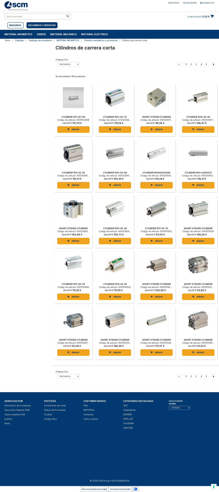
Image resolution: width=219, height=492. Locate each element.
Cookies (48, 414)
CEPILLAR (128, 419)
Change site (208, 3)
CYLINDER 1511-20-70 (156, 228)
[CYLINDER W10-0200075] (198, 156)
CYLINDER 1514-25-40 (198, 117)
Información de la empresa (17, 405)
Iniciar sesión (190, 3)
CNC (125, 405)
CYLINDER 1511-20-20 (73, 284)
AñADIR (75, 129)
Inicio (7, 40)
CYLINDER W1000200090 (156, 172)
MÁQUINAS (15, 25)
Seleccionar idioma (176, 402)
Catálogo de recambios (40, 40)
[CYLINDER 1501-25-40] (115, 212)
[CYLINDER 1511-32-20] (73, 156)
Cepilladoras (129, 410)
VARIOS (41, 34)
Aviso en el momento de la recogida (94, 489)
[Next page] (213, 64)
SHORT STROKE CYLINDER (156, 117)
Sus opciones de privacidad (120, 489)
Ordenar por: (62, 59)
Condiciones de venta (55, 405)
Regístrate (174, 3)
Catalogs (19, 40)
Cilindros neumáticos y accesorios (101, 40)
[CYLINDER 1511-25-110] (73, 100)
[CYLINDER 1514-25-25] (115, 267)
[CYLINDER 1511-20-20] (73, 267)
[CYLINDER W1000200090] (156, 156)
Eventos (8, 419)
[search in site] (68, 16)
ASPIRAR (127, 414)
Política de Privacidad (54, 410)
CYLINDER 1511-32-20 (73, 172)
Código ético (50, 419)
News (7, 423)
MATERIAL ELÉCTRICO (94, 34)
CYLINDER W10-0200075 (198, 172)
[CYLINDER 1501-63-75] (115, 100)
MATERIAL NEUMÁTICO (18, 34)
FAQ (86, 405)
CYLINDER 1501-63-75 (115, 117)
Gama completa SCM (14, 414)
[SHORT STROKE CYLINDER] (156, 100)
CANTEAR (128, 428)
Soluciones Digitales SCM (16, 410)
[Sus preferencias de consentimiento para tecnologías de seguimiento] (214, 487)
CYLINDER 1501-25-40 (115, 228)
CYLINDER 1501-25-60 (115, 172)
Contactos (89, 414)
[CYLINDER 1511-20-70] (156, 212)
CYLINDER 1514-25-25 (115, 284)
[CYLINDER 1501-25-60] (115, 156)
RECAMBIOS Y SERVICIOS (42, 25)
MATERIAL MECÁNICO (63, 34)
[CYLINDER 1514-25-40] (198, 100)
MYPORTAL (89, 410)
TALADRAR (128, 423)
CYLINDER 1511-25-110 (73, 117)
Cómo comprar (91, 419)
